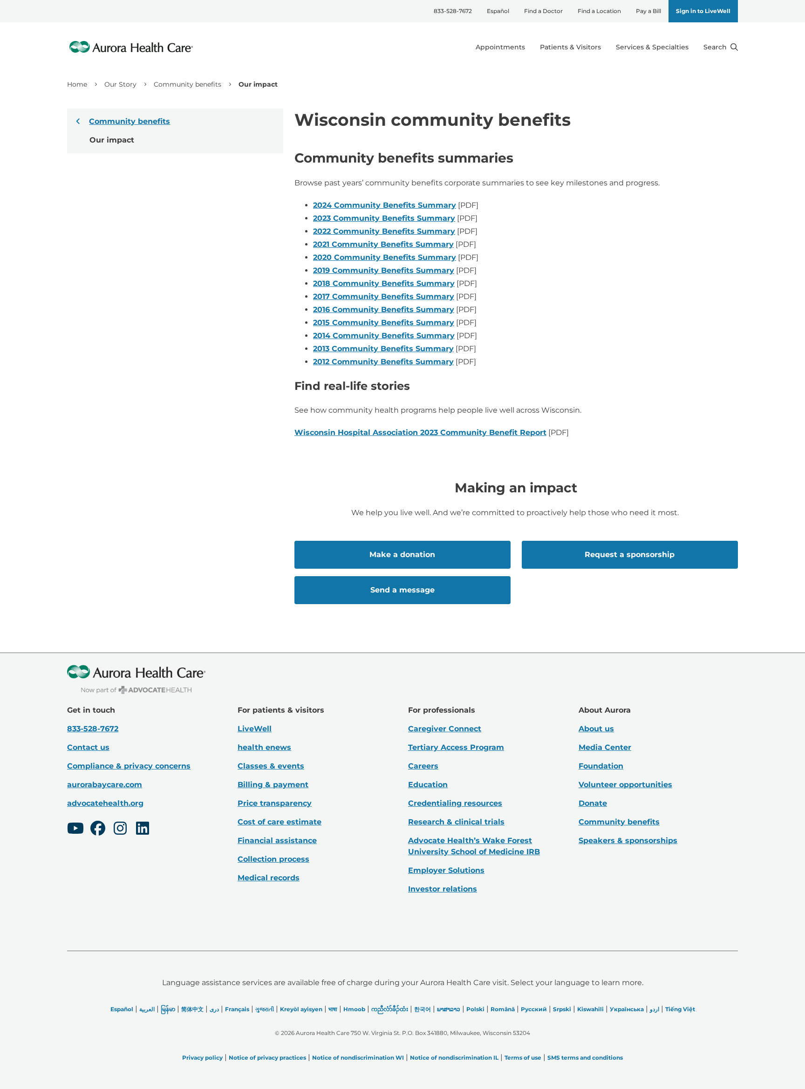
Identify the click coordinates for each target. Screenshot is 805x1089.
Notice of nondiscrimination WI (358, 1057)
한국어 (422, 1009)
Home (77, 84)
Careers (423, 766)
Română (503, 1009)
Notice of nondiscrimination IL (454, 1057)
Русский (534, 1009)
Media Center (605, 747)
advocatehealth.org (105, 803)
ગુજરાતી (264, 1009)
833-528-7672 (453, 10)
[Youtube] (75, 829)
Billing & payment (273, 784)
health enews (264, 747)
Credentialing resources (455, 803)
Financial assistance (277, 840)
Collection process (273, 859)
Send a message (402, 589)
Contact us (88, 747)
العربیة (147, 1009)
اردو (654, 1009)
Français (237, 1009)
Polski (475, 1009)
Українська (627, 1009)
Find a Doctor (543, 10)
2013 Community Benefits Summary (383, 348)
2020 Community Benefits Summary (384, 257)
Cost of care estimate (279, 821)
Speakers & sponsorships (628, 840)
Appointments (500, 47)
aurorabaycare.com (104, 784)
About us (596, 728)
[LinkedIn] (142, 829)
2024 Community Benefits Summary (384, 205)
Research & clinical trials (456, 821)
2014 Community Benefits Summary (384, 335)
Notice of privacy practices (267, 1057)
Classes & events (271, 766)
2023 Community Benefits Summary (384, 218)
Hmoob (354, 1009)
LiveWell (255, 728)
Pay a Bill (648, 10)
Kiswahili (590, 1009)
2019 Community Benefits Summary (383, 270)
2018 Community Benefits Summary (384, 283)
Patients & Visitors (570, 47)
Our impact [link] (258, 84)
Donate (593, 803)
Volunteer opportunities (625, 784)
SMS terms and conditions (585, 1057)
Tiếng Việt (680, 1009)
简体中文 (192, 1009)
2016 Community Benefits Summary (383, 309)
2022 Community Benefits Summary (384, 231)
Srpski (562, 1009)
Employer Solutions (446, 870)
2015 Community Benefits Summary (383, 322)
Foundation (601, 766)
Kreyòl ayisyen (301, 1009)
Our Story (120, 84)
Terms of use (523, 1057)
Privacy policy (202, 1057)
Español (498, 10)
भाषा (332, 1009)
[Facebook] (97, 829)
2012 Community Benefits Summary (383, 361)
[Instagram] (120, 829)
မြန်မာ (168, 1009)
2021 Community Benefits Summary (383, 244)
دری (214, 1009)
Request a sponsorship (630, 554)
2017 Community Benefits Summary (383, 296)
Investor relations (442, 889)
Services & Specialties (652, 47)
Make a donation (402, 554)
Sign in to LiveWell (703, 10)
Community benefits (187, 84)
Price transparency (275, 803)
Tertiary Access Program (456, 747)
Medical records (269, 877)
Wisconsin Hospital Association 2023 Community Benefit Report (420, 432)
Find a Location (599, 10)
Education (428, 784)
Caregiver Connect (444, 728)
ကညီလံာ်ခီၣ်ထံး (389, 1009)
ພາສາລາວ (448, 1009)
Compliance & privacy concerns (129, 766)
